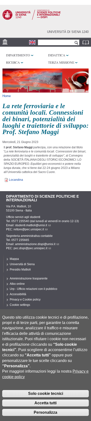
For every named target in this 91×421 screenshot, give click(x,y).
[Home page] (31, 19)
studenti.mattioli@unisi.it (31, 225)
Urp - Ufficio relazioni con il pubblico (33, 289)
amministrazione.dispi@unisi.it (35, 244)
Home (6, 96)
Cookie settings (20, 305)
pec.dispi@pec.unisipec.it (30, 248)
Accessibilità (18, 294)
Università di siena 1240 (68, 32)
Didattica (56, 55)
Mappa (14, 259)
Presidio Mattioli (20, 269)
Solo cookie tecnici (45, 393)
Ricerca (13, 62)
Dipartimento (18, 55)
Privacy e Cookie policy (25, 299)
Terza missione (61, 62)
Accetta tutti (45, 403)
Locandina (16, 179)
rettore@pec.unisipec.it (29, 229)
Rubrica (86, 42)
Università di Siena (22, 264)
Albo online (17, 284)
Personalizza (45, 412)
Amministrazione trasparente (29, 278)
